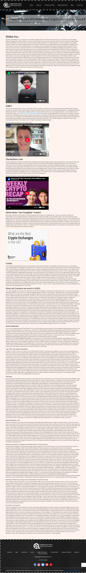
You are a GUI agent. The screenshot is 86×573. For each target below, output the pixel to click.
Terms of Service (43, 554)
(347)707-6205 (43, 560)
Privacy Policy (54, 552)
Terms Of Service (68, 570)
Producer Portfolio (49, 5)
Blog (72, 5)
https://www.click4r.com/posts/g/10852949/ (31, 113)
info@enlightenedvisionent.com (43, 557)
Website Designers (59, 570)
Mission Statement (63, 5)
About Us (38, 5)
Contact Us (80, 5)
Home (31, 5)
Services (77, 552)
